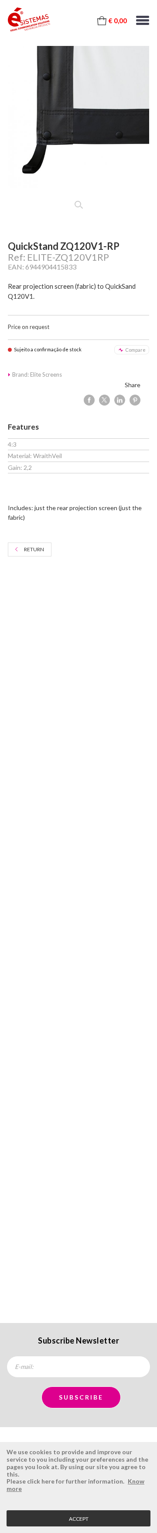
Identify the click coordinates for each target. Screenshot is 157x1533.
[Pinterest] (135, 400)
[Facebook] (89, 400)
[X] (104, 400)
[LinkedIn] (119, 400)
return (34, 549)
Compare (135, 350)
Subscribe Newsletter (78, 1340)
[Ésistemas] (29, 19)
